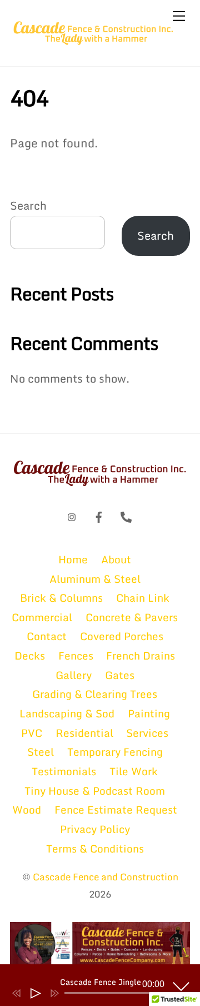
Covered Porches (121, 636)
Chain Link (142, 597)
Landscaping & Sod (66, 713)
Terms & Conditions (95, 848)
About (116, 559)
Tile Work (133, 771)
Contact (47, 636)
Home (73, 559)
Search (28, 205)
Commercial (42, 617)
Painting (149, 713)
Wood (26, 809)
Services (147, 732)
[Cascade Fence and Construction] (93, 43)
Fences (75, 655)
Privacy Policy (95, 828)
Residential (84, 732)
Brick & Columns (61, 597)
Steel (40, 751)
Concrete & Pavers (132, 617)
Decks (29, 655)
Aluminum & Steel (95, 578)
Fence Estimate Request (115, 809)
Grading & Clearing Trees (94, 693)
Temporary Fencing (115, 751)
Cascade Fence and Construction (105, 876)
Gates (119, 674)
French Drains (140, 655)
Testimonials (64, 771)
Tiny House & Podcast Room (94, 790)
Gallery (74, 674)
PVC (31, 732)
